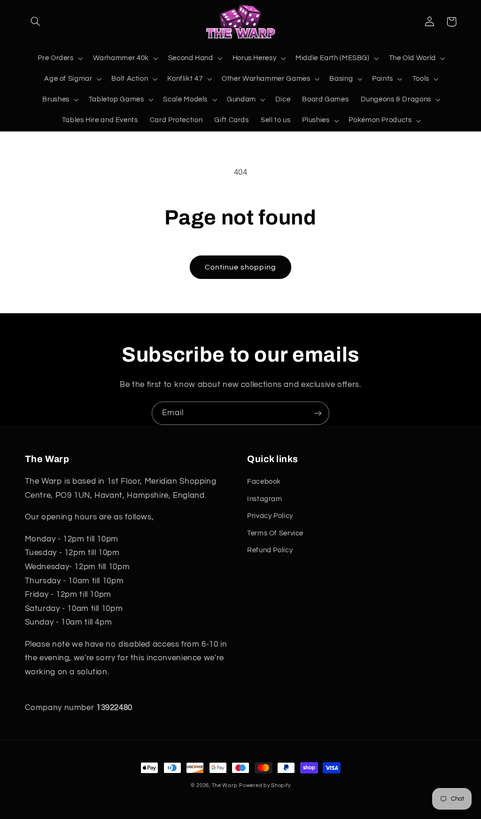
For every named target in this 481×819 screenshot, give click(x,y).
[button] (36, 21)
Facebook (264, 481)
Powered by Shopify (264, 785)
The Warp (225, 785)
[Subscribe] (318, 413)
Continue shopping (241, 267)
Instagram (264, 498)
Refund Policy (270, 550)
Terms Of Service (275, 533)
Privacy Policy (270, 515)
